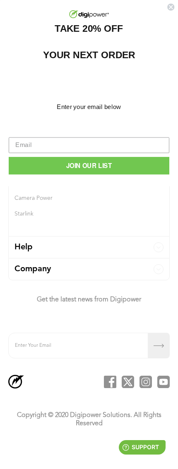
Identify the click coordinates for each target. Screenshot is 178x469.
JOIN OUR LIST (89, 165)
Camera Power (33, 198)
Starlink (24, 214)
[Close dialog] (171, 7)
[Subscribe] (159, 345)
